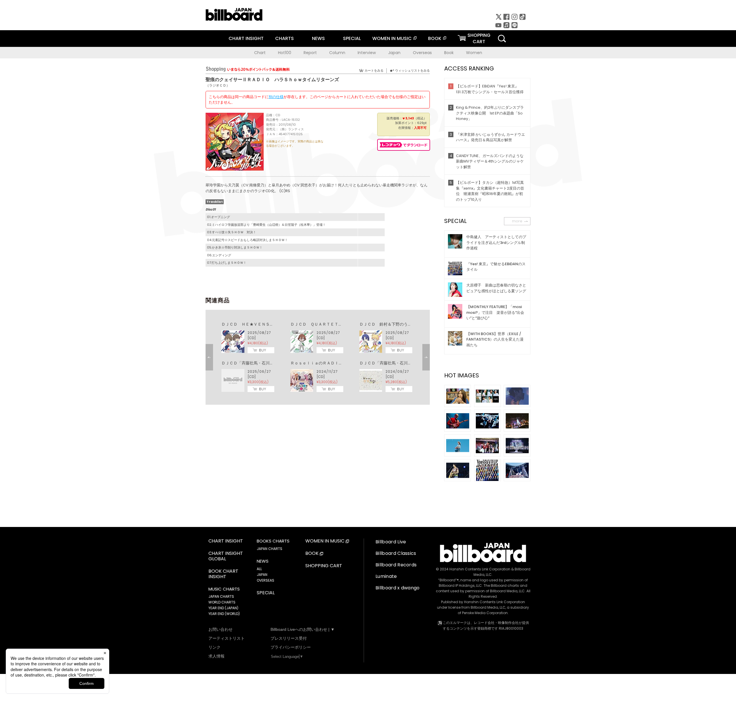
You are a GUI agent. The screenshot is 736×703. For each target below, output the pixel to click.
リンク (214, 647)
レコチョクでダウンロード (403, 145)
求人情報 (216, 656)
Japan (394, 53)
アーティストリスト (226, 638)
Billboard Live (390, 541)
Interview (367, 53)
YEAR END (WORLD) (224, 613)
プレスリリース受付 (289, 638)
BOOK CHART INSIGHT (223, 574)
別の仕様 (276, 97)
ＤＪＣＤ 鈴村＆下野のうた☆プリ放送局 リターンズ (409, 324)
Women (474, 53)
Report (310, 53)
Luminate (386, 576)
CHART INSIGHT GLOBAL (225, 556)
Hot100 (284, 53)
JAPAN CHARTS (221, 596)
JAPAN (262, 574)
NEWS (318, 38)
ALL (259, 568)
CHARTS (284, 38)
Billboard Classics (395, 553)
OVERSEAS (265, 580)
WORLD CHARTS (221, 602)
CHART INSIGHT (246, 38)
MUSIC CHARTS (224, 589)
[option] (317, 357)
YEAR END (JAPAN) (223, 607)
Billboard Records (396, 564)
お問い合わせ (220, 629)
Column (337, 53)
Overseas (422, 53)
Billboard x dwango (397, 587)
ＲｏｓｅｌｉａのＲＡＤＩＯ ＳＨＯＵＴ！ (330, 363)
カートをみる (374, 70)
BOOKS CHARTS (273, 541)
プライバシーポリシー (291, 647)
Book (449, 53)
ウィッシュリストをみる (412, 70)
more (517, 221)
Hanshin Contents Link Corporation (479, 569)
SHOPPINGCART (478, 38)
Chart (260, 53)
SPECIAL (352, 38)
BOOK (434, 38)
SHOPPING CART (323, 566)
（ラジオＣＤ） (218, 85)
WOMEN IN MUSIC (392, 38)
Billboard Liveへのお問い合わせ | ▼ (303, 629)
